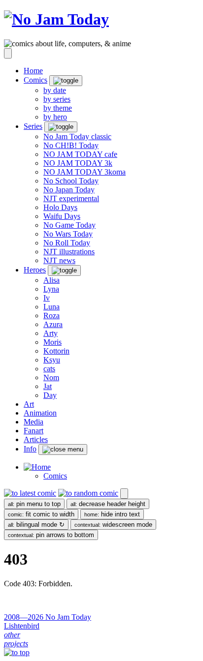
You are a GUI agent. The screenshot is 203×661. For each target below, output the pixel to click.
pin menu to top (34, 504)
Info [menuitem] (30, 449)
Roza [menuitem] (51, 315)
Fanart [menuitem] (33, 430)
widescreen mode (113, 524)
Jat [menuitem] (47, 386)
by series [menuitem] (56, 99)
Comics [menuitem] (35, 80)
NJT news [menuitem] (59, 260)
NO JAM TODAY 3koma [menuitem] (84, 172)
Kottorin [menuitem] (56, 351)
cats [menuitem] (49, 368)
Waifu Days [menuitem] (61, 216)
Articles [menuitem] (36, 439)
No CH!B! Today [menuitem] (71, 145)
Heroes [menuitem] (35, 270)
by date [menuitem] (54, 90)
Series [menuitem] (33, 126)
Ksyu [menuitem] (51, 360)
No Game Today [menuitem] (69, 225)
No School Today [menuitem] (71, 181)
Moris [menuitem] (52, 342)
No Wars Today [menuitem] (68, 234)
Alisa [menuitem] (51, 280)
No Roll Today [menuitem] (66, 243)
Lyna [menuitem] (51, 289)
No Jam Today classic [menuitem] (77, 136)
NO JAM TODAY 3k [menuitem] (77, 163)
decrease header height (107, 504)
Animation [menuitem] (40, 413)
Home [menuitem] (33, 70)
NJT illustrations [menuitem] (69, 251)
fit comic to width (41, 514)
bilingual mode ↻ (36, 524)
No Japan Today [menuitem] (69, 189)
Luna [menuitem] (51, 306)
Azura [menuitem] (53, 324)
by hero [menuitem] (55, 117)
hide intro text (112, 514)
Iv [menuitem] (46, 298)
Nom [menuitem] (51, 377)
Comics (55, 476)
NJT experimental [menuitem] (71, 198)
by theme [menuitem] (57, 108)
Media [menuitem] (33, 422)
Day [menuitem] (50, 395)
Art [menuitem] (29, 404)
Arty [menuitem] (50, 333)
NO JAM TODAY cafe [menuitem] (80, 154)
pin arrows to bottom (51, 535)
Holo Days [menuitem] (60, 207)
